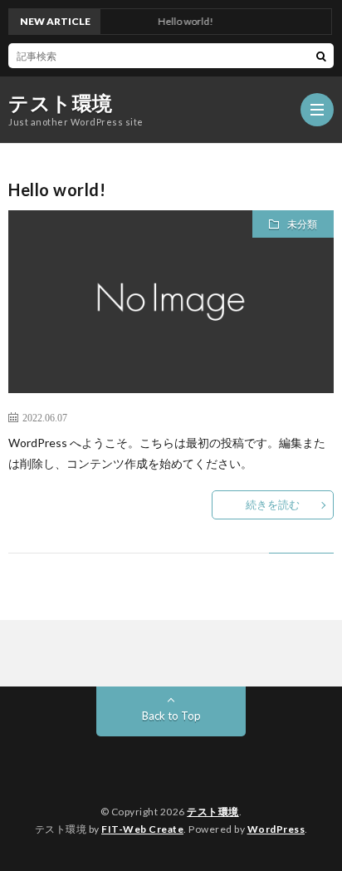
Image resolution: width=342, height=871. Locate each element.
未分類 (302, 224)
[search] (321, 55)
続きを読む (273, 504)
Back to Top (171, 715)
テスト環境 (60, 103)
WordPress (276, 829)
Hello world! (56, 189)
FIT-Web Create (142, 829)
